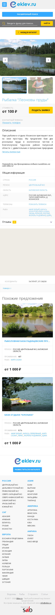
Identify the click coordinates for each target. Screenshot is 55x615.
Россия (32, 180)
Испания (6, 554)
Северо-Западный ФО (12, 494)
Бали (30, 485)
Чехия (4, 576)
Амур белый (34, 209)
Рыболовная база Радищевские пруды (27, 341)
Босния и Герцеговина (12, 538)
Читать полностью (11, 151)
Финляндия (7, 573)
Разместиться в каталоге (27, 469)
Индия (31, 491)
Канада (31, 516)
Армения (6, 519)
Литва (5, 560)
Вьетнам (31, 488)
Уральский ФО (9, 503)
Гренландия (7, 541)
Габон (30, 535)
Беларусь (6, 522)
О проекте (33, 594)
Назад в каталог (28, 32)
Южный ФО (7, 507)
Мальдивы (32, 497)
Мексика (31, 526)
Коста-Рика (33, 519)
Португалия (7, 569)
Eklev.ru (19, 598)
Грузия (5, 526)
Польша (6, 566)
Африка (32, 531)
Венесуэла (32, 513)
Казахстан (7, 529)
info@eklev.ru (45, 603)
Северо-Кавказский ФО (13, 497)
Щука (49, 215)
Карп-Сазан (43, 211)
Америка (33, 506)
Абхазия (6, 516)
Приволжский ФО (10, 491)
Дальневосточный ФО (12, 488)
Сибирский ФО (9, 500)
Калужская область (38, 190)
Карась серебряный (32, 433)
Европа (6, 534)
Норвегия (6, 563)
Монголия (32, 494)
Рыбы (22, 594)
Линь (20, 435)
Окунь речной (35, 213)
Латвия (5, 557)
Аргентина (32, 510)
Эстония (6, 582)
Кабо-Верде (33, 541)
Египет (30, 538)
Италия (5, 548)
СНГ (4, 512)
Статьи (44, 594)
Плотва (46, 213)
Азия (30, 481)
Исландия (7, 551)
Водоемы (11, 594)
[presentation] (5, 60)
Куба (30, 522)
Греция (5, 545)
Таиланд (32, 500)
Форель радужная (37, 215)
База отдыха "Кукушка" (19, 414)
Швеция (5, 579)
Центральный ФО (37, 185)
